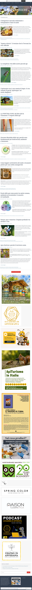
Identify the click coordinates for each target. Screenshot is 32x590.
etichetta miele (12, 189)
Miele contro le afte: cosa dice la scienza (7, 567)
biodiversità (6, 84)
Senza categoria (3, 133)
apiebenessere (3, 38)
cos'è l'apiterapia (15, 109)
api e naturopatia (4, 37)
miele (9, 37)
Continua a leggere (17, 55)
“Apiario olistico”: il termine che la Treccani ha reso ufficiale (16, 44)
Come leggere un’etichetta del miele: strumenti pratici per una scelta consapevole (16, 164)
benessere (18, 84)
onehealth (22, 215)
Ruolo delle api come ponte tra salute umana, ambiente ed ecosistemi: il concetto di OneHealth (15, 195)
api (1, 37)
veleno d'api (16, 133)
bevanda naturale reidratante (20, 38)
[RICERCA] (30, 3)
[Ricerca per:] (14, 572)
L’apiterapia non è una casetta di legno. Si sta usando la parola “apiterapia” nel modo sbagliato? (15, 90)
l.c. (6, 65)
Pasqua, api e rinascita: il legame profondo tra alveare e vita (15, 220)
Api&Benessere (16, 10)
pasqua (17, 241)
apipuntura (11, 133)
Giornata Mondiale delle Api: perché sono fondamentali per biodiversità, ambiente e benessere (14, 139)
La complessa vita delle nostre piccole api (14, 64)
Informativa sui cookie (15, 588)
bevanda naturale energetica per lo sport (12, 38)
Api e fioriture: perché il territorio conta (13, 245)
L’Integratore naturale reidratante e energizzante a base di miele (12, 21)
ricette (11, 37)
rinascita (22, 241)
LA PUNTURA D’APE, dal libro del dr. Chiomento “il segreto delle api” (12, 114)
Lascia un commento (9, 24)
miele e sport (5, 39)
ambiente (2, 84)
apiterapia (7, 37)
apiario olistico (3, 109)
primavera (19, 241)
